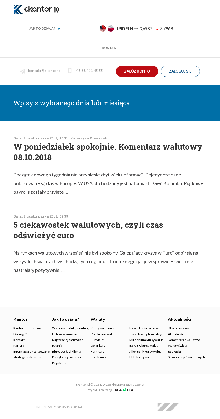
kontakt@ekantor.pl (45, 70)
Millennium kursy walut (146, 340)
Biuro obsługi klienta (66, 351)
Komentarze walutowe (184, 340)
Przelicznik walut (103, 334)
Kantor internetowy (27, 328)
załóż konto (137, 71)
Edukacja (174, 351)
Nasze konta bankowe (144, 328)
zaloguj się (180, 71)
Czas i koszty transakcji (145, 334)
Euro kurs (98, 340)
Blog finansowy (179, 328)
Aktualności (176, 334)
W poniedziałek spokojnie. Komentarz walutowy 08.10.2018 (108, 151)
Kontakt (110, 48)
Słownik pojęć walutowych (186, 357)
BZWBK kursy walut (143, 346)
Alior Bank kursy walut (145, 351)
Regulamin (59, 363)
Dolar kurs (98, 346)
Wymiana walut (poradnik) (70, 328)
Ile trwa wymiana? (64, 334)
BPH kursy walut (141, 357)
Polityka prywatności (66, 357)
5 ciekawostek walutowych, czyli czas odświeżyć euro (88, 229)
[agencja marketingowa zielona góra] (124, 390)
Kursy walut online (104, 328)
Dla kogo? (20, 334)
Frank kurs (98, 357)
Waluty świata (177, 346)
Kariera (18, 346)
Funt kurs (97, 351)
